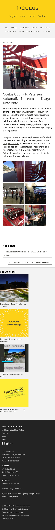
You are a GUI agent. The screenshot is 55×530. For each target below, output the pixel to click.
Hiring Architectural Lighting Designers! (11, 340)
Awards (14, 28)
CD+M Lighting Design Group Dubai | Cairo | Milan (20, 495)
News (32, 16)
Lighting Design (10, 31)
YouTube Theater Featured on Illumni (11, 375)
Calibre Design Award (13, 153)
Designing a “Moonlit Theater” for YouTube (13, 305)
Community (24, 28)
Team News (47, 31)
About (23, 16)
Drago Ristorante (11, 143)
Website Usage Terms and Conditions (15, 515)
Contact (42, 16)
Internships (45, 28)
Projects (13, 16)
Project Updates (33, 31)
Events (34, 28)
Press (21, 31)
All (6, 28)
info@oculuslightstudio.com (12, 488)
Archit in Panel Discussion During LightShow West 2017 (12, 410)
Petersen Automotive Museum (30, 111)
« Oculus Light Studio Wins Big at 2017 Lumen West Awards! (26, 253)
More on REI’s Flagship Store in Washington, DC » (30, 262)
